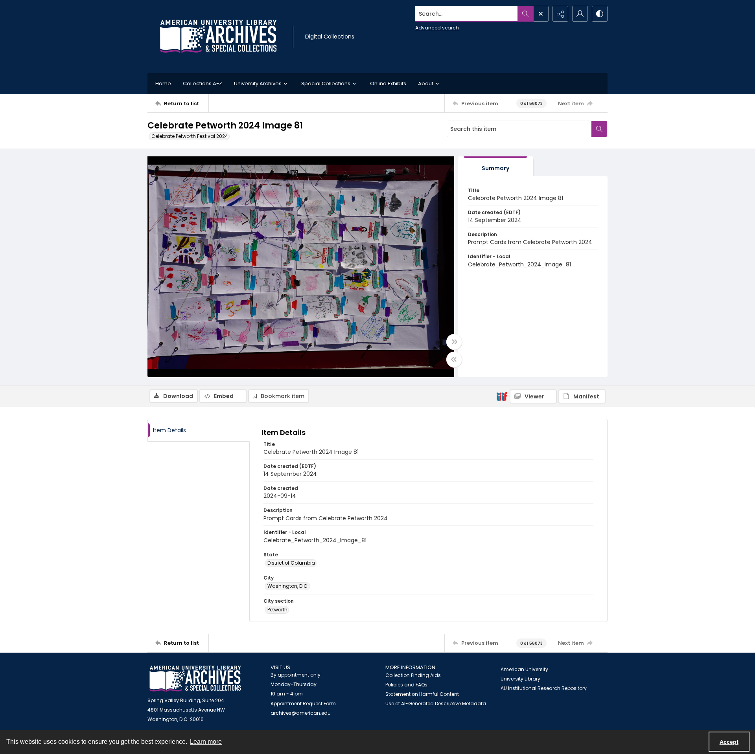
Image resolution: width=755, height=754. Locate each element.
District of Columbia (291, 563)
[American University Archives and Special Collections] (195, 678)
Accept (729, 742)
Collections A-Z (202, 83)
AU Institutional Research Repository (544, 688)
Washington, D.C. (288, 586)
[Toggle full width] (454, 342)
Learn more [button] (206, 741)
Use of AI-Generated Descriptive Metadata (435, 703)
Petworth (277, 609)
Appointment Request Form (303, 703)
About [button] (425, 83)
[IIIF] (501, 396)
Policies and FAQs (406, 684)
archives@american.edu (301, 713)
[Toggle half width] (454, 359)
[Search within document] (599, 129)
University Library (520, 678)
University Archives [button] (258, 83)
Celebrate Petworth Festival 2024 (189, 136)
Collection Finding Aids (413, 675)
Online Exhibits (388, 83)
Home (163, 83)
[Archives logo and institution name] (218, 36)
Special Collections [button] (325, 83)
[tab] (495, 166)
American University (524, 669)
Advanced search (437, 27)
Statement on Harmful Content (422, 694)
